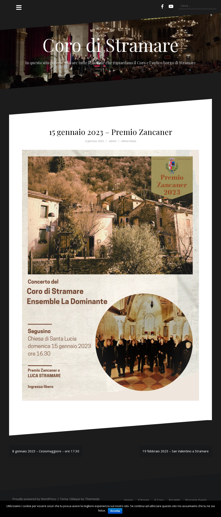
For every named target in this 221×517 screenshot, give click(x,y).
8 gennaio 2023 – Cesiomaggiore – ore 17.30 (45, 451)
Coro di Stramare (111, 44)
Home (128, 500)
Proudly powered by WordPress (34, 499)
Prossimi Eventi (196, 500)
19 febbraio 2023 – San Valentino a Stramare (175, 451)
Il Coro (159, 500)
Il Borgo (143, 500)
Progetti (174, 500)
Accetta (115, 510)
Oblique (74, 499)
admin (113, 141)
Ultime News (128, 141)
